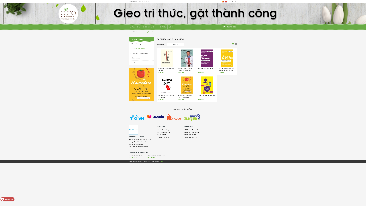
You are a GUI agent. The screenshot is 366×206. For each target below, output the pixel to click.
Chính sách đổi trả (190, 134)
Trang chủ (135, 27)
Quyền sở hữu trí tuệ (163, 137)
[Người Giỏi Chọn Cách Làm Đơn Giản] (166, 58)
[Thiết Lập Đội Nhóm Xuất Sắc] (207, 85)
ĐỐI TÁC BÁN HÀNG (183, 109)
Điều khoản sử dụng (163, 130)
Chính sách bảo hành (191, 137)
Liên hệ (171, 27)
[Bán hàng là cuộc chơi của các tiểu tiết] (166, 85)
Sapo (161, 161)
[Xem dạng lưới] (233, 44)
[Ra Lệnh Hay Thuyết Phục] (207, 58)
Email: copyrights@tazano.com (138, 146)
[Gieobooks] (141, 129)
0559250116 (133, 157)
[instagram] (235, 1)
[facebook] (232, 1)
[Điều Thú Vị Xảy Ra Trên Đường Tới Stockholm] (186, 58)
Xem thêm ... (135, 63)
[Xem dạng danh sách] (236, 44)
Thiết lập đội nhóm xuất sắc (206, 95)
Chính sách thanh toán (191, 130)
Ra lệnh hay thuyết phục (205, 68)
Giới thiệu (162, 27)
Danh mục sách (149, 27)
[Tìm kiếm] (229, 1)
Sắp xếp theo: (160, 44)
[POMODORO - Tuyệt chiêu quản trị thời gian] (186, 85)
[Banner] (141, 84)
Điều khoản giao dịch (163, 132)
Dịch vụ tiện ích (161, 134)
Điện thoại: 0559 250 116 (136, 144)
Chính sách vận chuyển (191, 132)
